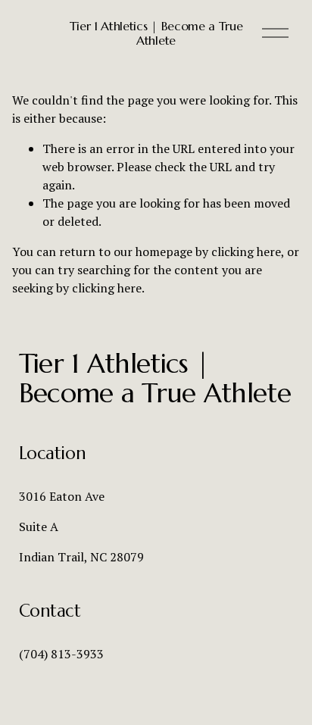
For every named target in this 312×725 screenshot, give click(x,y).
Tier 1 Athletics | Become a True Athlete (156, 33)
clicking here (246, 251)
